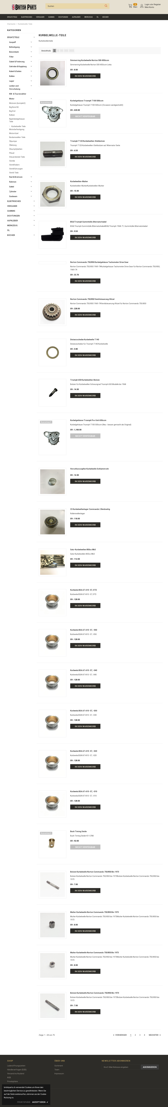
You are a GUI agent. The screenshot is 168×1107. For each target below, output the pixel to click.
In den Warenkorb (85, 76)
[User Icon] (142, 6)
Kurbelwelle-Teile (25, 24)
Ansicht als (46, 51)
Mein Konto (149, 7)
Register (157, 4)
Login (147, 4)
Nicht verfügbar (85, 116)
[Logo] (24, 7)
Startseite (11, 24)
